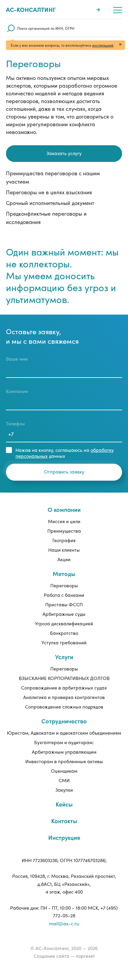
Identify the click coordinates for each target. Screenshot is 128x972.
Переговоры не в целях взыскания (49, 192)
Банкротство (64, 632)
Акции (64, 559)
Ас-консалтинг (31, 9)
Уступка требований (64, 642)
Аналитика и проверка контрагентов (64, 697)
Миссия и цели (64, 521)
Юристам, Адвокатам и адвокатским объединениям (64, 732)
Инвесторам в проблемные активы (64, 761)
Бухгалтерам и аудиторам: (64, 742)
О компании (64, 509)
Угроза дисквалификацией (64, 623)
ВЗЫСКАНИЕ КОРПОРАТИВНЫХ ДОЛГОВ (64, 678)
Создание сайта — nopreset (64, 955)
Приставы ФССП (64, 604)
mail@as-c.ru (64, 923)
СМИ (64, 780)
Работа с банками (64, 594)
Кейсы (64, 804)
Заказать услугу (64, 153)
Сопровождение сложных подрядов (64, 706)
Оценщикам (64, 770)
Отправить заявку (64, 471)
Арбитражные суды (64, 613)
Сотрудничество (64, 721)
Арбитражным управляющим (64, 751)
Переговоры (64, 585)
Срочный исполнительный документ (50, 202)
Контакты (64, 820)
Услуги (64, 656)
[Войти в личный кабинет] (99, 9)
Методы (64, 573)
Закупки (64, 789)
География (64, 540)
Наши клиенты (64, 549)
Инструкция (64, 837)
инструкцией (102, 45)
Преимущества (64, 530)
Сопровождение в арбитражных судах (64, 687)
